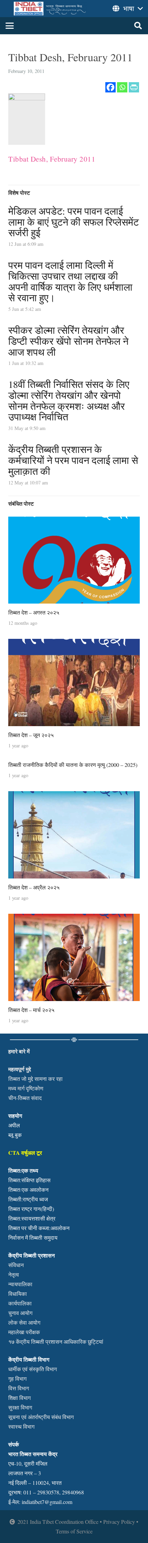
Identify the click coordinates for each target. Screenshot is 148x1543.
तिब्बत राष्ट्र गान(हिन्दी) (31, 1208)
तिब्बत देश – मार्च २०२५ (31, 1009)
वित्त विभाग (18, 1388)
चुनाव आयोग (20, 1312)
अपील (14, 1125)
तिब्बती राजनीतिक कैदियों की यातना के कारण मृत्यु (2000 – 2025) (72, 764)
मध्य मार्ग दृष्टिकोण (25, 1088)
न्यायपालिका (20, 1284)
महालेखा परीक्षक (24, 1332)
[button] (9, 26)
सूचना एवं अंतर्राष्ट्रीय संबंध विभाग (41, 1416)
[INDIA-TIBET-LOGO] (50, 8)
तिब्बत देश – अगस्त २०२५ (33, 612)
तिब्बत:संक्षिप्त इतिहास (29, 1180)
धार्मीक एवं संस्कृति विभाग (32, 1369)
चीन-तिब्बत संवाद (25, 1097)
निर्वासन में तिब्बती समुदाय (32, 1237)
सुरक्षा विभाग (20, 1407)
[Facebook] (110, 87)
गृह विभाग (17, 1378)
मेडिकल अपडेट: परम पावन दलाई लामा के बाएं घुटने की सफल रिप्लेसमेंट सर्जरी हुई (73, 221)
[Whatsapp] (122, 87)
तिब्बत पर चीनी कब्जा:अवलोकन (39, 1227)
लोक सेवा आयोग (24, 1322)
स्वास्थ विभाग (21, 1426)
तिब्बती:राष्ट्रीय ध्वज (28, 1199)
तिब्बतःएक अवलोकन (28, 1189)
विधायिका (17, 1293)
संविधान (16, 1264)
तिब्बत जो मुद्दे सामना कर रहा (35, 1078)
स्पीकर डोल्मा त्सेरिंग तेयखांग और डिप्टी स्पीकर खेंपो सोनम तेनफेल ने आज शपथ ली (68, 341)
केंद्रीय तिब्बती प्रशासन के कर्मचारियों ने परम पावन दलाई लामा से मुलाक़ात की (73, 460)
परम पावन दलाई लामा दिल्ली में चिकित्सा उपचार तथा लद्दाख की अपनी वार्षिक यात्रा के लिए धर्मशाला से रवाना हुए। (70, 281)
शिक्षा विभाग (19, 1397)
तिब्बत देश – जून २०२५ (31, 734)
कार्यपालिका (20, 1303)
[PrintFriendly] (134, 87)
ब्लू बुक (15, 1134)
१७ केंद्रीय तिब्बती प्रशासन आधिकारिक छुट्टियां (55, 1341)
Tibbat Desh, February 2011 (51, 159)
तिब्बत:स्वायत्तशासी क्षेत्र (31, 1218)
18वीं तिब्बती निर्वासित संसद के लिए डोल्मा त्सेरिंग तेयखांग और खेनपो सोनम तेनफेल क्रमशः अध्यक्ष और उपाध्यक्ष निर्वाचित (68, 400)
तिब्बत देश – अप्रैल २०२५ (34, 887)
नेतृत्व (13, 1274)
